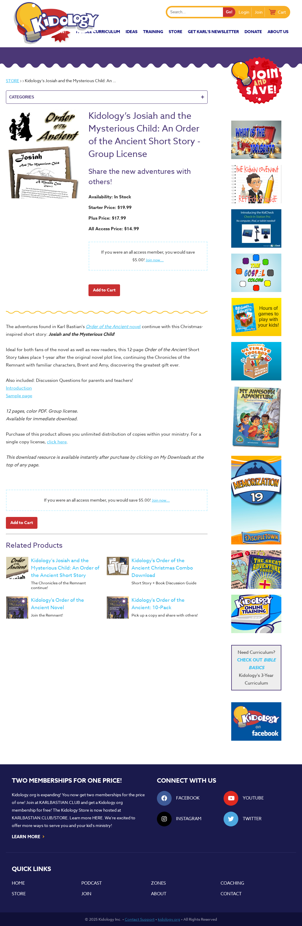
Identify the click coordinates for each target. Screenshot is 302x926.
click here (57, 442)
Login (244, 12)
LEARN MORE (28, 836)
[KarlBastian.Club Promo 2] (256, 140)
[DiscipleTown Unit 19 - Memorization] (256, 500)
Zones (158, 883)
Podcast (91, 883)
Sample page (19, 396)
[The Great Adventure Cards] (256, 569)
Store (175, 32)
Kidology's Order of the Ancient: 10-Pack (158, 603)
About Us (277, 32)
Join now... (155, 259)
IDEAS (131, 32)
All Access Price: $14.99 (113, 229)
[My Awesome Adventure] (256, 418)
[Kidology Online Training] (256, 614)
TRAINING (153, 32)
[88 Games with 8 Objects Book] (256, 317)
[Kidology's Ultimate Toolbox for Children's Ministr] (256, 361)
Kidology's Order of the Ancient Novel (57, 603)
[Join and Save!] (256, 102)
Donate (253, 32)
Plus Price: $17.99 (107, 218)
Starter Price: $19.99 (110, 207)
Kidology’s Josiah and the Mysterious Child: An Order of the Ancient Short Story (65, 568)
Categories (106, 97)
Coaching (232, 883)
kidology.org (169, 919)
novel (113, 326)
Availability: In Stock (109, 197)
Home (18, 883)
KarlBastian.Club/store (40, 817)
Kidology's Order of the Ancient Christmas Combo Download (162, 568)
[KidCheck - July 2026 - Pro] (256, 228)
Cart (282, 12)
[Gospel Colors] (256, 273)
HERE (97, 817)
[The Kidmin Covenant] (256, 184)
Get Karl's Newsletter (213, 32)
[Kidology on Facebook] (256, 721)
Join (258, 12)
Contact (231, 894)
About (158, 894)
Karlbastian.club (59, 802)
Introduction (19, 388)
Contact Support (140, 919)
